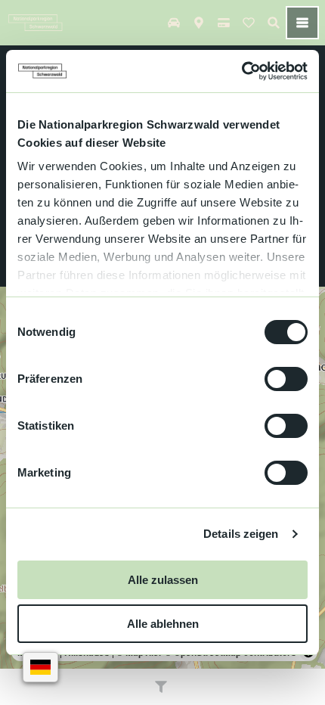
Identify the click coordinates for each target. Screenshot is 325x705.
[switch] (286, 379)
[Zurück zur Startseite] (35, 23)
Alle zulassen (163, 579)
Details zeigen (240, 533)
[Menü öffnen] (302, 22)
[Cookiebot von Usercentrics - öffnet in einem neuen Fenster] (241, 71)
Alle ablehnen (163, 623)
